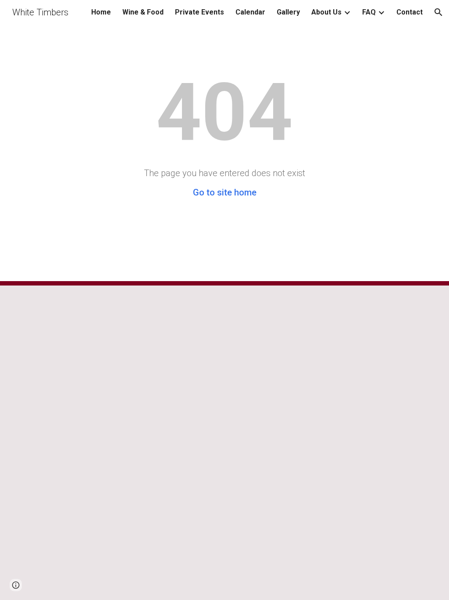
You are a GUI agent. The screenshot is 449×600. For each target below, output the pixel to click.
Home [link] (101, 12)
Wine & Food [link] (143, 12)
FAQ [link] (369, 12)
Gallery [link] (288, 12)
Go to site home (225, 192)
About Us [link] (326, 12)
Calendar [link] (250, 12)
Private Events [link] (199, 12)
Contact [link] (409, 12)
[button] (438, 12)
